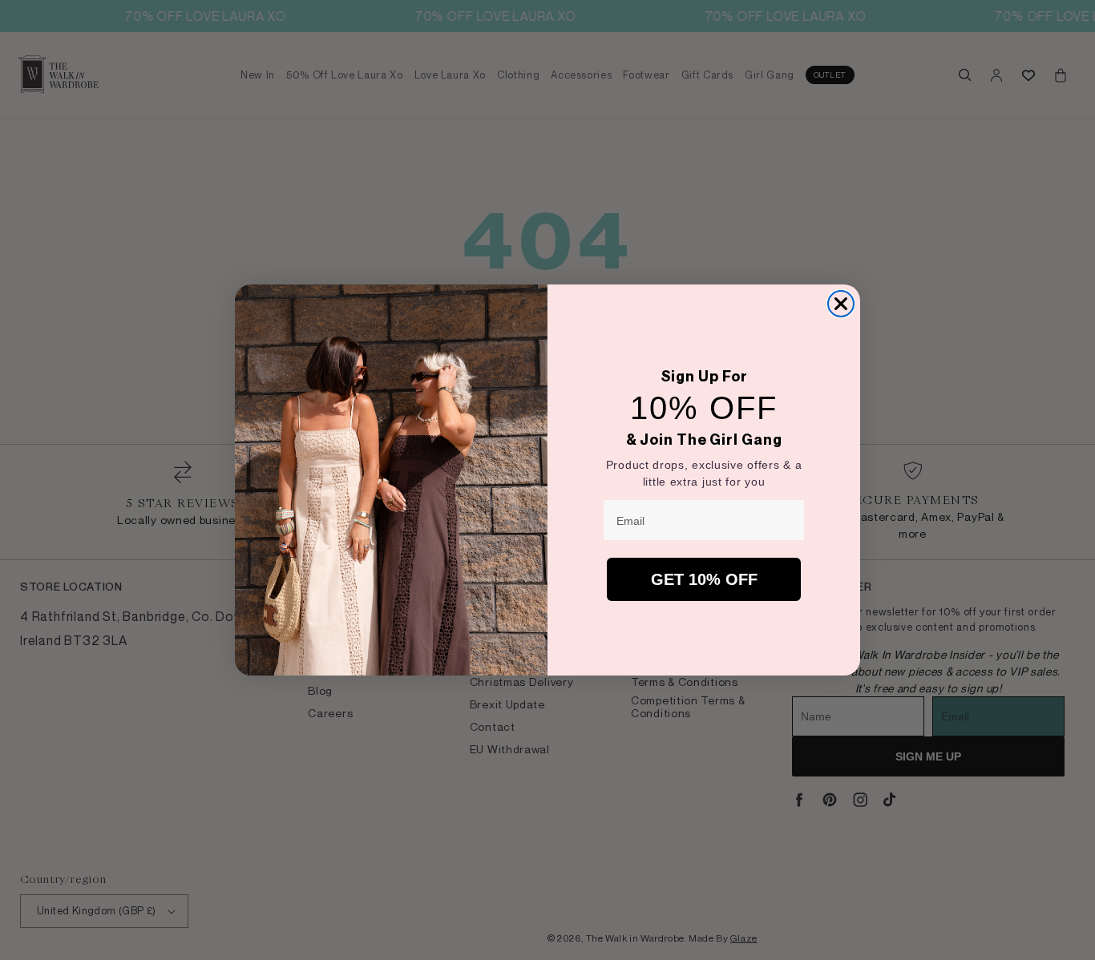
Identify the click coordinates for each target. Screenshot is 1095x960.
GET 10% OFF (704, 579)
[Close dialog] (841, 304)
